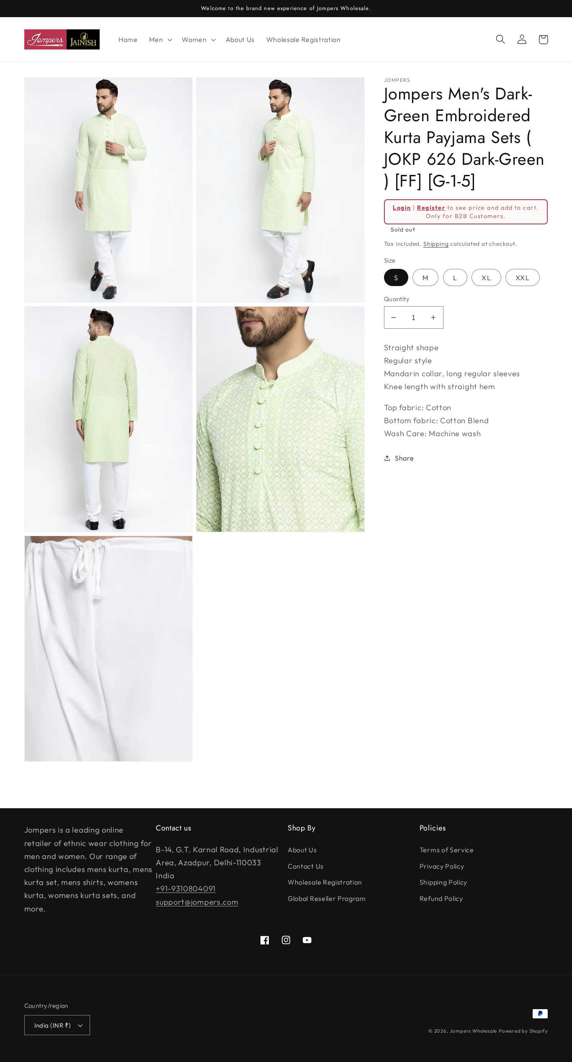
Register (431, 207)
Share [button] (404, 457)
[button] (159, 39)
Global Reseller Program (327, 898)
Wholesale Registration (325, 882)
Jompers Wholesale (473, 1031)
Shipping (435, 243)
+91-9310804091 (186, 888)
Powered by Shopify (523, 1031)
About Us (302, 850)
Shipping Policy (443, 882)
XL (486, 277)
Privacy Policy (442, 866)
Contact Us (306, 866)
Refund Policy (441, 898)
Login (402, 207)
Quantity (397, 299)
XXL (522, 277)
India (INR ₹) (52, 1025)
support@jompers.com (197, 902)
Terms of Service (447, 850)
